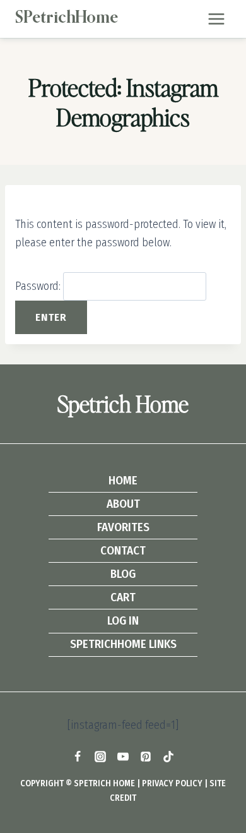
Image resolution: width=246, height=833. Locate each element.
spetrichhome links (123, 644)
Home (123, 480)
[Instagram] (100, 756)
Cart (123, 597)
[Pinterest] (145, 756)
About (123, 503)
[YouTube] (123, 756)
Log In (123, 620)
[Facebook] (77, 756)
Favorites (123, 527)
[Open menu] (216, 19)
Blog (123, 573)
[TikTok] (168, 756)
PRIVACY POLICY (172, 783)
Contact (123, 550)
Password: (39, 286)
